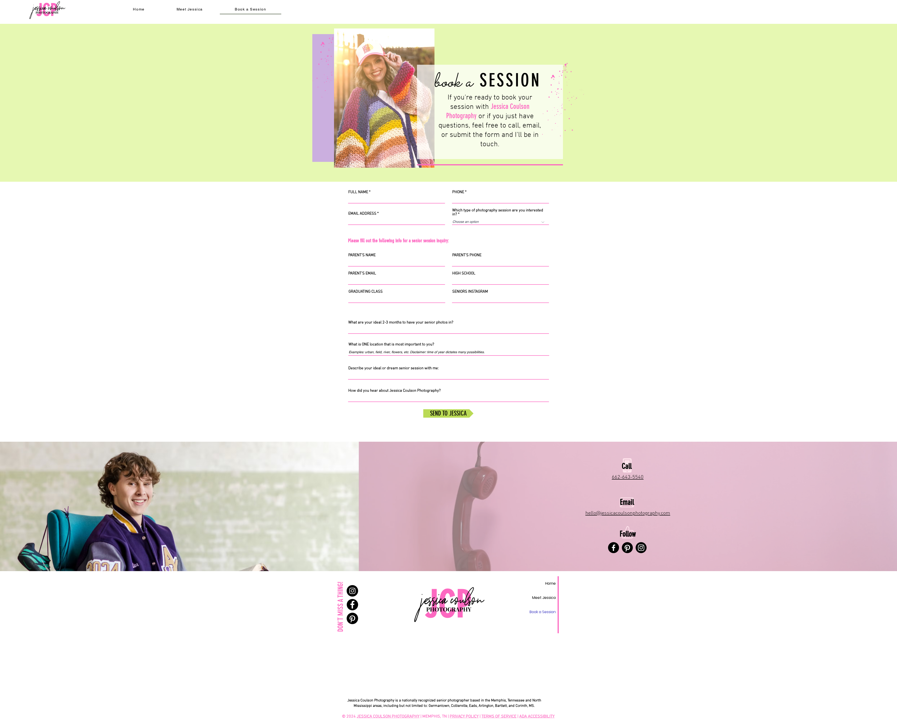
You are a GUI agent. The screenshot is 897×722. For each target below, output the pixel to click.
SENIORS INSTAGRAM (470, 292)
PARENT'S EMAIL (362, 274)
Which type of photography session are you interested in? (497, 213)
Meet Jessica (544, 597)
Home (550, 583)
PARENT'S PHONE (466, 255)
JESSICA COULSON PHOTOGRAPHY (388, 716)
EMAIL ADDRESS (362, 214)
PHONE (458, 192)
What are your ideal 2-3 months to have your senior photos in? (400, 323)
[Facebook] (613, 547)
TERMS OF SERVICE (498, 716)
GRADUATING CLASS (366, 292)
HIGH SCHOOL (463, 274)
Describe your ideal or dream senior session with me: (393, 368)
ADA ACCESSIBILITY (537, 716)
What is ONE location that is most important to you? (391, 345)
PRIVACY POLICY (464, 716)
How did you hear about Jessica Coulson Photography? (394, 391)
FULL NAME (358, 192)
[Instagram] (352, 591)
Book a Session (543, 612)
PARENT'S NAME (362, 255)
